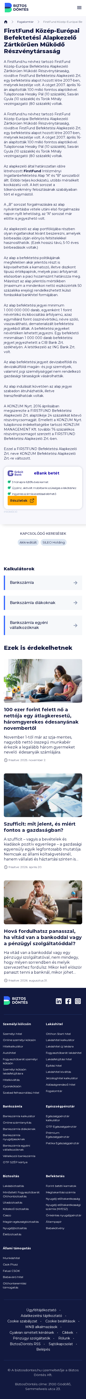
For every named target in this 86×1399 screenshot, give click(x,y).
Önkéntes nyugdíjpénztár (63, 1215)
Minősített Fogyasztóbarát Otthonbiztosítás (21, 1194)
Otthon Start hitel (58, 1034)
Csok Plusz (10, 1264)
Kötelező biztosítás (16, 1209)
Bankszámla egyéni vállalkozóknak (29, 625)
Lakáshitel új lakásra (60, 1046)
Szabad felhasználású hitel (21, 1092)
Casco (7, 1215)
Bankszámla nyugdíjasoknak (14, 1137)
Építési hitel (54, 1065)
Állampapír (54, 1221)
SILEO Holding (54, 542)
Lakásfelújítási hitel (59, 1059)
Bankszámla (22, 582)
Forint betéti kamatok (61, 1186)
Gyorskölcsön (12, 1086)
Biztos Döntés (17, 7)
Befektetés (55, 1176)
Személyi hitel (12, 1034)
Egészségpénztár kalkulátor (58, 1118)
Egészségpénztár (60, 1106)
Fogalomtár (25, 21)
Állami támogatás (17, 1248)
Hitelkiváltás (11, 1080)
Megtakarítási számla (60, 1192)
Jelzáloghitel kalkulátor (62, 1078)
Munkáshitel (11, 1258)
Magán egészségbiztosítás (21, 1221)
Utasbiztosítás (12, 1202)
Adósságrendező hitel (60, 1084)
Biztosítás (11, 1176)
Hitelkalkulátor (13, 1046)
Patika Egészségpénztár (62, 1143)
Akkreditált (28, 542)
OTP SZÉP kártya (15, 1162)
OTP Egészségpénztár (61, 1126)
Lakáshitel (54, 1024)
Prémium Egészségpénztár (58, 1135)
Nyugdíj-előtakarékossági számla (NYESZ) (63, 1207)
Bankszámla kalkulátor (19, 1116)
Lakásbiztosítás (13, 1186)
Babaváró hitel (13, 1277)
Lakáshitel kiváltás (58, 1072)
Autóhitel (9, 1053)
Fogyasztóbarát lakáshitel (63, 1053)
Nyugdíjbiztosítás (15, 1228)
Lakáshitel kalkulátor (60, 1040)
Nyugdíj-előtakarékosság (63, 1198)
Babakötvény (55, 1228)
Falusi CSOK (11, 1271)
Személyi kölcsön (17, 1024)
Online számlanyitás (17, 1122)
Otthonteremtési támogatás (14, 1285)
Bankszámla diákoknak (32, 602)
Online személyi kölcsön (19, 1040)
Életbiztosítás (12, 1234)
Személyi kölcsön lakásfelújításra (14, 1071)
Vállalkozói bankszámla (19, 1156)
